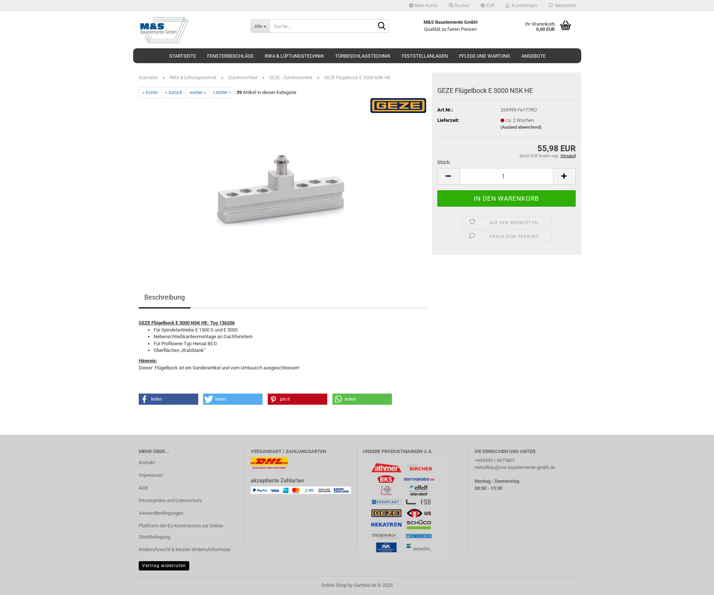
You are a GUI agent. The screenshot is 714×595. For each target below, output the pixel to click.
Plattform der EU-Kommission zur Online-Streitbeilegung (181, 531)
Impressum (151, 475)
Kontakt (147, 462)
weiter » (198, 92)
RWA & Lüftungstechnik (294, 56)
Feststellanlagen (425, 56)
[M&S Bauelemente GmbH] (189, 29)
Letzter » (222, 92)
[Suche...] (381, 26)
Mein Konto (426, 5)
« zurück (174, 92)
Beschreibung (164, 297)
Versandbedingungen (161, 513)
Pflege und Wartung (484, 56)
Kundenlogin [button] (523, 5)
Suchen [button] (461, 5)
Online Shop (334, 585)
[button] (487, 5)
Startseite (182, 56)
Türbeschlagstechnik (362, 56)
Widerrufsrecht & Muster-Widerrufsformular (185, 549)
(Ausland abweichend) (521, 127)
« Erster (150, 92)
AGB (143, 488)
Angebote (533, 56)
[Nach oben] (693, 584)
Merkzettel (564, 5)
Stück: (444, 162)
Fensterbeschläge (230, 56)
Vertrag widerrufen (164, 565)
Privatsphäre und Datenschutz (170, 500)
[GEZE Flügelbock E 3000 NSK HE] (282, 181)
